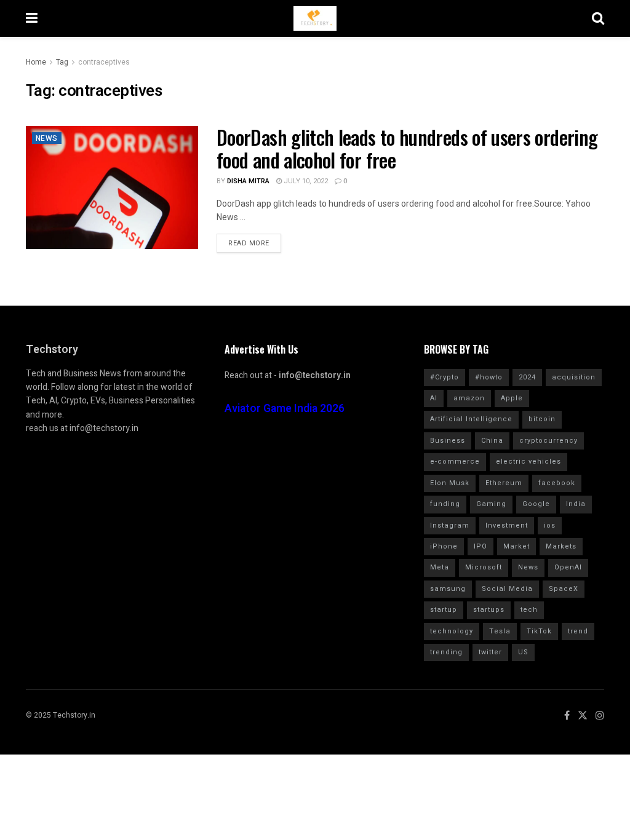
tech (529, 609)
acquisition (574, 377)
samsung (448, 589)
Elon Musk (449, 483)
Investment (506, 525)
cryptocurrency (548, 440)
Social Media (507, 589)
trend (578, 631)
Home (36, 62)
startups (488, 609)
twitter (490, 652)
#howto (489, 377)
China (492, 440)
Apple (512, 398)
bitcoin (542, 419)
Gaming (491, 504)
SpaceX (563, 589)
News (47, 138)
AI (433, 398)
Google (536, 504)
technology (451, 631)
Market (516, 546)
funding (445, 504)
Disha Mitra (248, 181)
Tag (62, 62)
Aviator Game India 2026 (285, 408)
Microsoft (483, 567)
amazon (469, 398)
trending (446, 652)
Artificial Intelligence (471, 419)
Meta (439, 567)
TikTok (539, 631)
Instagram (449, 525)
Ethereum (503, 483)
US (523, 652)
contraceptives (104, 62)
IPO (480, 546)
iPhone (444, 546)
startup (443, 609)
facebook (556, 483)
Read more (248, 243)
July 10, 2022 (305, 181)
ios (550, 525)
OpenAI (568, 567)
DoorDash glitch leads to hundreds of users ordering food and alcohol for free (407, 148)
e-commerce (455, 461)
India (576, 504)
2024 (527, 377)
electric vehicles (528, 461)
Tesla (500, 631)
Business (447, 440)
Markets (561, 546)
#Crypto (444, 377)
